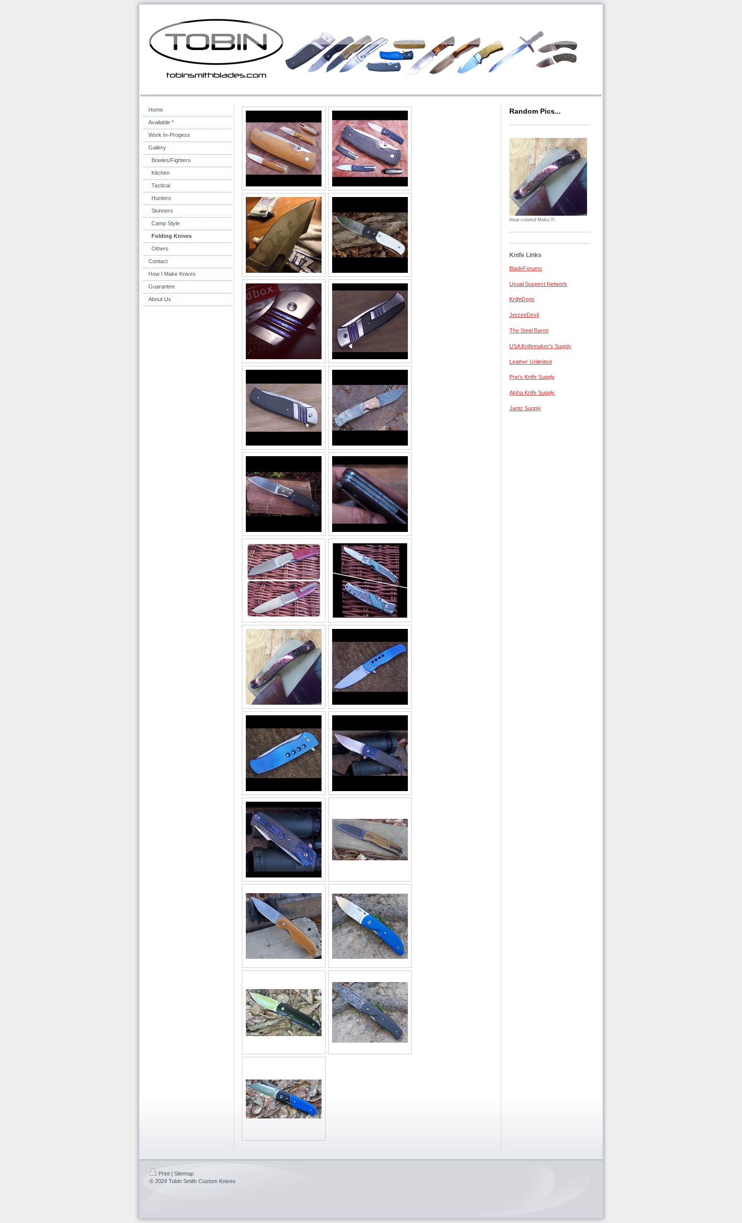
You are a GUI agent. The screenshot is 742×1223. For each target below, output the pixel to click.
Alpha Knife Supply (532, 392)
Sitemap (184, 1173)
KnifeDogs (522, 299)
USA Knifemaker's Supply (540, 346)
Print (164, 1173)
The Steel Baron (529, 330)
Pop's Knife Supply (532, 377)
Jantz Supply (525, 408)
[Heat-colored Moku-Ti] (548, 177)
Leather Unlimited (530, 362)
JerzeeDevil (524, 315)
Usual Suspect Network (538, 284)
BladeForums (525, 268)
